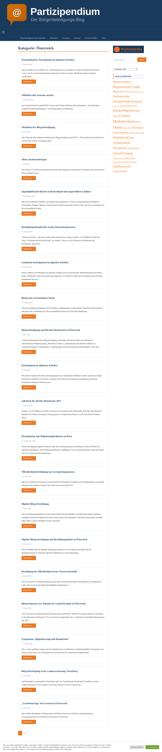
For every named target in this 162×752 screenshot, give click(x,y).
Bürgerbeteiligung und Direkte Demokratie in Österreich (51, 330)
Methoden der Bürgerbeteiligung (38, 127)
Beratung (65, 38)
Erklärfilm (136, 101)
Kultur (115, 116)
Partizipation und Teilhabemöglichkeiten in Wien (47, 436)
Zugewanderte (120, 171)
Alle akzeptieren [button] (152, 747)
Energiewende (122, 101)
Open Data (127, 127)
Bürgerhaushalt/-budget (126, 87)
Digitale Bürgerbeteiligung (35, 504)
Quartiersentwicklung (136, 132)
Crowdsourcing (135, 92)
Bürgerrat (118, 91)
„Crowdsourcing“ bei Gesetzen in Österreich (44, 703)
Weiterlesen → (28, 82)
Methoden (120, 121)
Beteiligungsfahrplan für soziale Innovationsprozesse (49, 227)
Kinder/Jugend (123, 110)
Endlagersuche (121, 96)
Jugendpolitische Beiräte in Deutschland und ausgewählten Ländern (56, 191)
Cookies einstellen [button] (137, 747)
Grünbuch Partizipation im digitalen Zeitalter (45, 262)
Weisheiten (54, 38)
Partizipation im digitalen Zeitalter (40, 365)
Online (118, 127)
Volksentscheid (118, 158)
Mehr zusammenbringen (34, 159)
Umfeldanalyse (134, 148)
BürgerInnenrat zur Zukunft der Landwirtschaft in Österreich (54, 603)
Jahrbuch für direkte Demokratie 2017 (41, 401)
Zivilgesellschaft (130, 162)
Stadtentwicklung (123, 137)
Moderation (133, 121)
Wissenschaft (118, 162)
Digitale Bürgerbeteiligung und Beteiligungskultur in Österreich (54, 539)
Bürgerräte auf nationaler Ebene (38, 298)
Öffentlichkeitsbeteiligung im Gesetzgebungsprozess (48, 471)
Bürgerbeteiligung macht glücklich (33, 38)
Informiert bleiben (91, 38)
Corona (126, 91)
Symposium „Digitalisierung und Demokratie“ (45, 639)
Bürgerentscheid (122, 81)
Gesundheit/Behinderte (128, 105)
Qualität (124, 132)
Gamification (116, 106)
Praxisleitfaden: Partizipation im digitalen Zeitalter (48, 59)
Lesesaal (77, 38)
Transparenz (120, 148)
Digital (142, 92)
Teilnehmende (121, 143)
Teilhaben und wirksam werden (37, 95)
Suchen (142, 60)
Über (104, 38)
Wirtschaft (130, 158)
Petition (116, 132)
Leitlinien (124, 116)
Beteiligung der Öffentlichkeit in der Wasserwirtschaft (49, 571)
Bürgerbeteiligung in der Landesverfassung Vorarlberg (50, 671)
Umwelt (118, 153)
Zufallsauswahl (122, 166)
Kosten (136, 110)
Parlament (137, 127)
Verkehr (128, 153)
